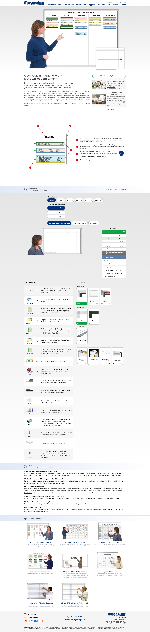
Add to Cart (118, 232)
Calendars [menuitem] (101, 5)
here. (46, 511)
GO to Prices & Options (107, 76)
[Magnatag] (117, 614)
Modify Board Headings (116, 253)
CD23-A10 (30, 354)
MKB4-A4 (29, 413)
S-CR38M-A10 (30, 364)
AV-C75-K (29, 384)
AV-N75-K (29, 394)
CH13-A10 (30, 303)
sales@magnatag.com (113, 88)
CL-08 (29, 436)
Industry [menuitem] (81, 5)
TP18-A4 (29, 374)
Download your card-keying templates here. (93, 156)
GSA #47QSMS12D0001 (31, 617)
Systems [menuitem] (66, 5)
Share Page (110, 109)
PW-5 (29, 446)
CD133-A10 (29, 333)
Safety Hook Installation (103, 491)
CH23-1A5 (30, 343)
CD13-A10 (30, 313)
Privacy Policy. (34, 630)
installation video (38, 491)
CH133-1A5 (29, 323)
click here (115, 498)
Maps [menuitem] (115, 5)
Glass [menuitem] (109, 5)
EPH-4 (29, 425)
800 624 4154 (111, 87)
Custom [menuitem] (123, 5)
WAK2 (29, 457)
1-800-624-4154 (75, 616)
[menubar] (86, 5)
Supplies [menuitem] (92, 5)
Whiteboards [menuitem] (51, 5)
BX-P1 (29, 404)
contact (109, 85)
